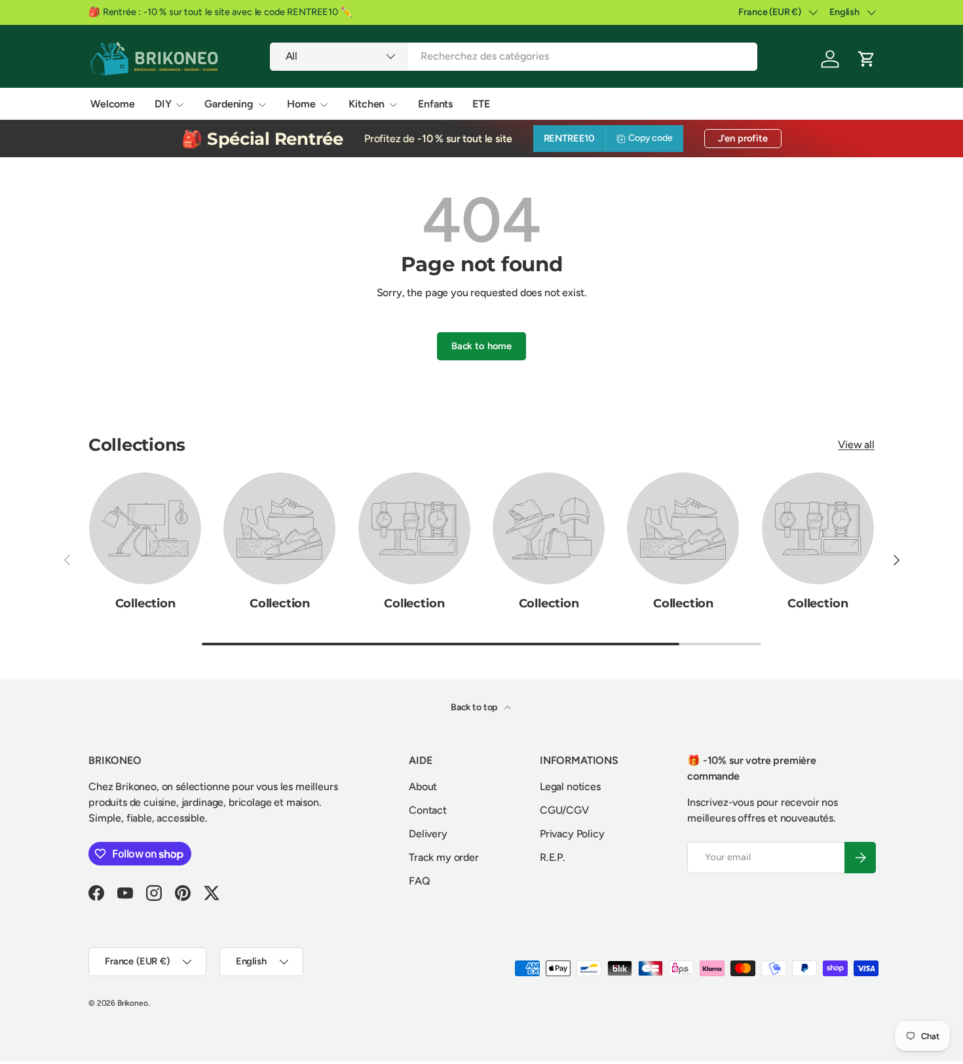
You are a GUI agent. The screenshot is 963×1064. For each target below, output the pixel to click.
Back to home (481, 346)
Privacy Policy (572, 833)
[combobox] (514, 56)
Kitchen (367, 104)
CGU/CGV (564, 810)
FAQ (419, 881)
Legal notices (570, 786)
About (423, 786)
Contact (428, 810)
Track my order (444, 857)
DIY (163, 104)
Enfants (435, 104)
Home (301, 104)
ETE (481, 104)
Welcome (112, 104)
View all (856, 444)
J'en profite (743, 138)
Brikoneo (132, 1003)
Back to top (475, 707)
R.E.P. (552, 857)
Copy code (650, 137)
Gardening (229, 104)
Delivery (428, 833)
